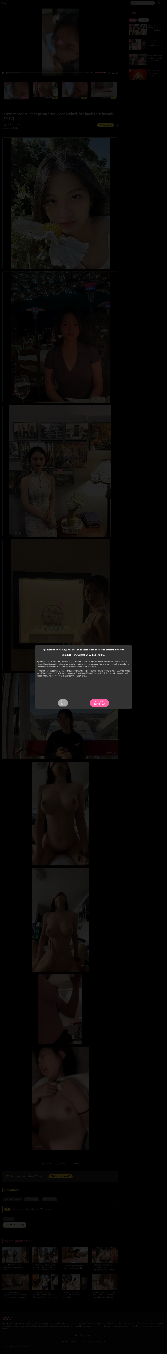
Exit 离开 (63, 702)
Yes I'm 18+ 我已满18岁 (99, 702)
